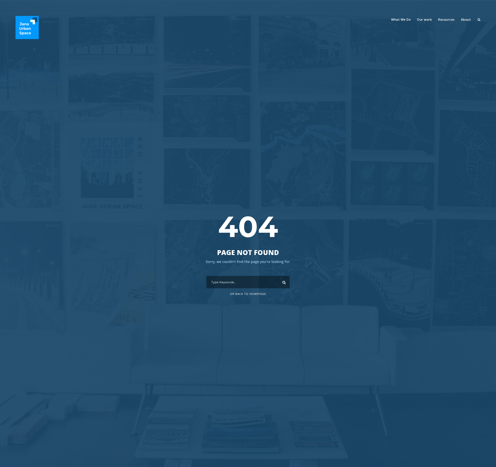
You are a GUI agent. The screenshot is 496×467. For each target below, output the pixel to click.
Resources (446, 19)
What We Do (401, 19)
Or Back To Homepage (248, 294)
